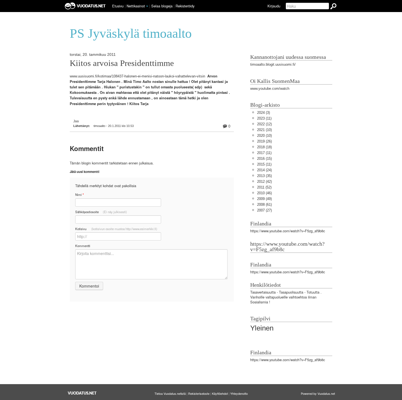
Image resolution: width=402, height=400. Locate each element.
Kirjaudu (273, 5)
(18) (264, 147)
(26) (264, 141)
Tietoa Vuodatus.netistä (170, 393)
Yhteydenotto (239, 393)
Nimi (79, 194)
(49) (264, 199)
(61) (264, 204)
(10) (264, 130)
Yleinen (261, 328)
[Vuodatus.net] (82, 393)
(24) (264, 170)
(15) (264, 158)
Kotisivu (116, 229)
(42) (264, 181)
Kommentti (82, 246)
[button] (147, 6)
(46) (264, 193)
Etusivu (118, 5)
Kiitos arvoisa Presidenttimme (122, 63)
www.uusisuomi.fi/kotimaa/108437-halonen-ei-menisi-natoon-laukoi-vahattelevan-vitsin (137, 76)
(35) (264, 176)
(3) (263, 113)
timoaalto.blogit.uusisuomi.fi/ (273, 64)
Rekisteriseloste (198, 393)
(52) (264, 187)
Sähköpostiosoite (101, 212)
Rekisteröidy (185, 5)
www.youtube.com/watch (269, 88)
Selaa (162, 5)
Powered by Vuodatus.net (318, 393)
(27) (264, 210)
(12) (264, 124)
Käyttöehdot (220, 393)
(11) (264, 118)
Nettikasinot (136, 5)
